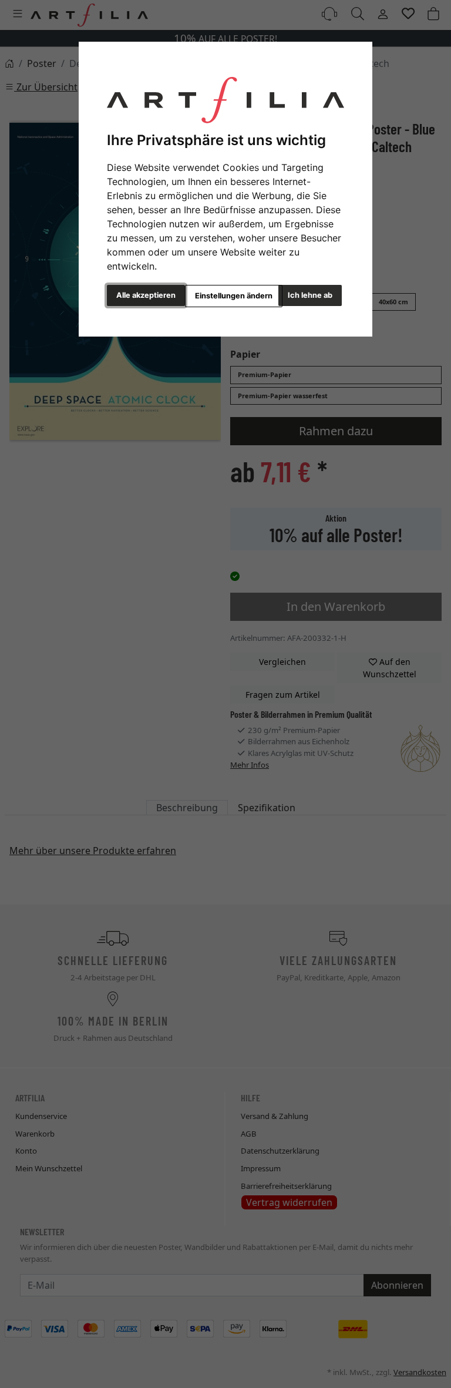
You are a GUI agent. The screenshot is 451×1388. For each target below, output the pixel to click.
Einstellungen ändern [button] (233, 295)
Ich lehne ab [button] (310, 295)
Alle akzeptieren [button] (146, 295)
